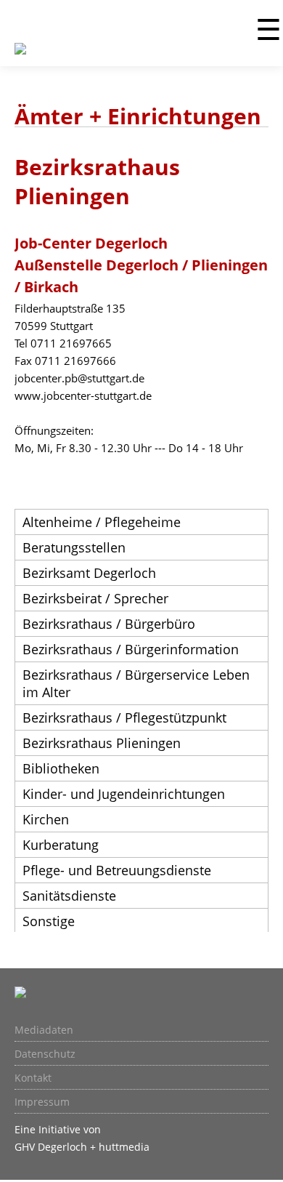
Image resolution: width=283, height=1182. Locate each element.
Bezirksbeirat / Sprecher (95, 598)
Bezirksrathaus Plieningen (101, 743)
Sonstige (48, 921)
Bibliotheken (60, 768)
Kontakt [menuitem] (33, 1078)
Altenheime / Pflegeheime (101, 522)
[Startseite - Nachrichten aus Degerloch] (20, 57)
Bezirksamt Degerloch (89, 573)
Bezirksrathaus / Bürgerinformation (130, 649)
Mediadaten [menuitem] (44, 1030)
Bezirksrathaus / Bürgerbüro (108, 623)
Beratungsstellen (74, 547)
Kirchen (45, 819)
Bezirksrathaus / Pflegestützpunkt (124, 717)
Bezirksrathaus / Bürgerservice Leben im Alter (136, 683)
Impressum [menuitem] (42, 1102)
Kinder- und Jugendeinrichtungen (123, 794)
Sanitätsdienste (69, 895)
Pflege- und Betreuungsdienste (116, 870)
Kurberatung (60, 844)
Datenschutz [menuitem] (45, 1054)
